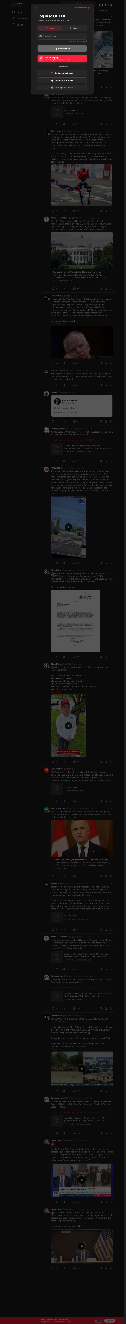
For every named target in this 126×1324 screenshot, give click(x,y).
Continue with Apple (64, 80)
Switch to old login (82, 8)
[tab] (50, 28)
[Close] (36, 8)
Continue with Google (64, 73)
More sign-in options (64, 87)
